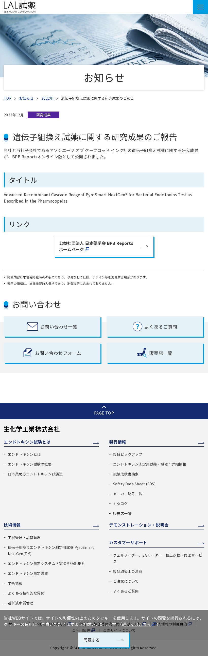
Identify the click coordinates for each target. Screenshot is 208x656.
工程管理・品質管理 (24, 537)
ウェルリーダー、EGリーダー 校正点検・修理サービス (157, 558)
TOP (7, 98)
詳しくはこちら (136, 624)
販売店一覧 (122, 513)
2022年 (47, 98)
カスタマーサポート (128, 542)
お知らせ (26, 98)
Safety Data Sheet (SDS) (134, 483)
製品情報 (117, 442)
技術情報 (12, 525)
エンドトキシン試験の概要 (30, 464)
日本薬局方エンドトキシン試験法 (35, 473)
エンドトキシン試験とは (27, 442)
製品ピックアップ (127, 454)
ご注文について (126, 581)
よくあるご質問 (126, 591)
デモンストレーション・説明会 (139, 525)
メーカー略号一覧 (127, 493)
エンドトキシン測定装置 (28, 573)
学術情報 (15, 583)
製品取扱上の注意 (127, 571)
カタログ (120, 503)
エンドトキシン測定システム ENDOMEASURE (46, 563)
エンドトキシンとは (24, 454)
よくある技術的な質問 (26, 593)
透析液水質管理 (20, 602)
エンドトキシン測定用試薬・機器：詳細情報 (149, 464)
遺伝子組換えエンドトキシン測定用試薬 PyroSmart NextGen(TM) (51, 550)
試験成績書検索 (126, 473)
